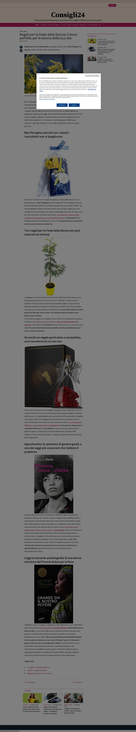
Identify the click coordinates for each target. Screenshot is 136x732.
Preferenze (62, 105)
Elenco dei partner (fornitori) (47, 99)
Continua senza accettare (92, 75)
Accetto (74, 105)
